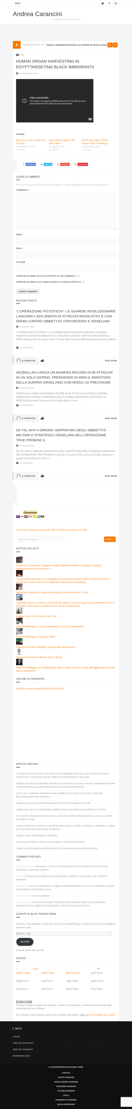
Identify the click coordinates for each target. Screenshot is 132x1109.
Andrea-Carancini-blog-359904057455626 (39, 688)
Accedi (16, 1036)
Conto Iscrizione (66, 1077)
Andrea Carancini (37, 13)
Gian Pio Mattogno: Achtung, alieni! (35, 636)
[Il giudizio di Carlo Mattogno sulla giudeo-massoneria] (19, 643)
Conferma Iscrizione (66, 1086)
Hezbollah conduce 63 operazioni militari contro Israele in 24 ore (52, 592)
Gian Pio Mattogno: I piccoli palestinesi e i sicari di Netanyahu (50, 626)
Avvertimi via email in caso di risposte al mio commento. (46, 276)
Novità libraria (40, 895)
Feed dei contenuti (23, 1043)
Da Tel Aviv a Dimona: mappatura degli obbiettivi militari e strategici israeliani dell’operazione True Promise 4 (61, 435)
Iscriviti (24, 941)
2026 (35, 968)
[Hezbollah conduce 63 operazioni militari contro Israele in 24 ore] (19, 589)
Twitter (102, 3)
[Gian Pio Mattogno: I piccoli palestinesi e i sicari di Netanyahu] (19, 623)
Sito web (20, 262)
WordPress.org (21, 1055)
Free (22, 54)
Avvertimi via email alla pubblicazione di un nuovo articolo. (48, 282)
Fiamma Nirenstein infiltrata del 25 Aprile (39, 657)
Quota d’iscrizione (66, 1104)
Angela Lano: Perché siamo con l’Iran (36, 835)
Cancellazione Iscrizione (66, 1082)
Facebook (109, 3)
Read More (111, 360)
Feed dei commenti (23, 1049)
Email (20, 248)
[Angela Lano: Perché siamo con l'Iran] (19, 612)
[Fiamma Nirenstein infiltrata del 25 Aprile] (19, 654)
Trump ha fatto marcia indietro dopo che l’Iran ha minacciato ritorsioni (56, 848)
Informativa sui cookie (102, 1014)
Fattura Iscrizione (66, 1091)
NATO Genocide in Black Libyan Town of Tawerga (95, 142)
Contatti (66, 1073)
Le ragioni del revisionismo (66, 19)
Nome (20, 234)
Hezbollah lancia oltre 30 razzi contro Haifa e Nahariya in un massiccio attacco (61, 809)
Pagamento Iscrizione (66, 1100)
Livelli (66, 1095)
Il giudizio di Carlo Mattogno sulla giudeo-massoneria (45, 646)
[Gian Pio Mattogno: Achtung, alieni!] (19, 633)
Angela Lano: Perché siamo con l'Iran (36, 616)
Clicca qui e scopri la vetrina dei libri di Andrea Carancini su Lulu (51, 529)
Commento (23, 190)
